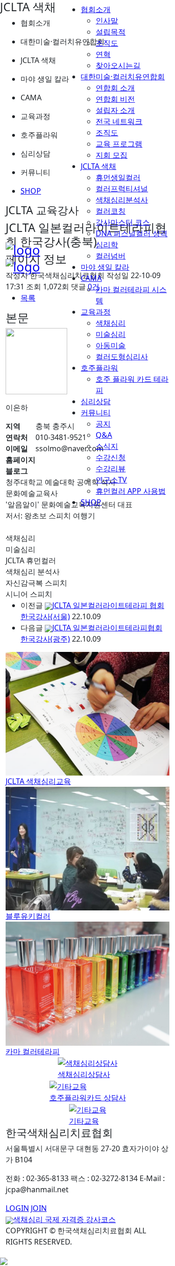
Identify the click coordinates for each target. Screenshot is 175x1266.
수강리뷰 (111, 468)
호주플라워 (99, 368)
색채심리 (111, 323)
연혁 (103, 54)
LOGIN (17, 1208)
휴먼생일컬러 (118, 177)
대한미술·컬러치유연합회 (123, 76)
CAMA (91, 278)
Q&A (104, 435)
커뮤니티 (96, 412)
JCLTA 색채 (98, 166)
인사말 (107, 20)
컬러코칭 (111, 211)
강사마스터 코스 (123, 222)
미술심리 (111, 334)
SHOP (91, 502)
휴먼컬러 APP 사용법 (131, 491)
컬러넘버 (111, 256)
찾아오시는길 (118, 65)
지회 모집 (111, 155)
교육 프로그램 (119, 144)
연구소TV (111, 480)
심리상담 (96, 401)
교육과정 (96, 312)
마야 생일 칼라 (105, 267)
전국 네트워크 (119, 121)
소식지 (107, 446)
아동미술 (111, 345)
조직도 (107, 43)
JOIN (39, 1208)
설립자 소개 (115, 110)
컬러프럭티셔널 (122, 188)
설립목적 (111, 32)
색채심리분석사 (122, 200)
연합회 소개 (115, 88)
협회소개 (96, 9)
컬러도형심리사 (122, 356)
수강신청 (111, 457)
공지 (103, 424)
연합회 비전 (115, 99)
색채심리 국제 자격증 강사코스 (64, 1219)
